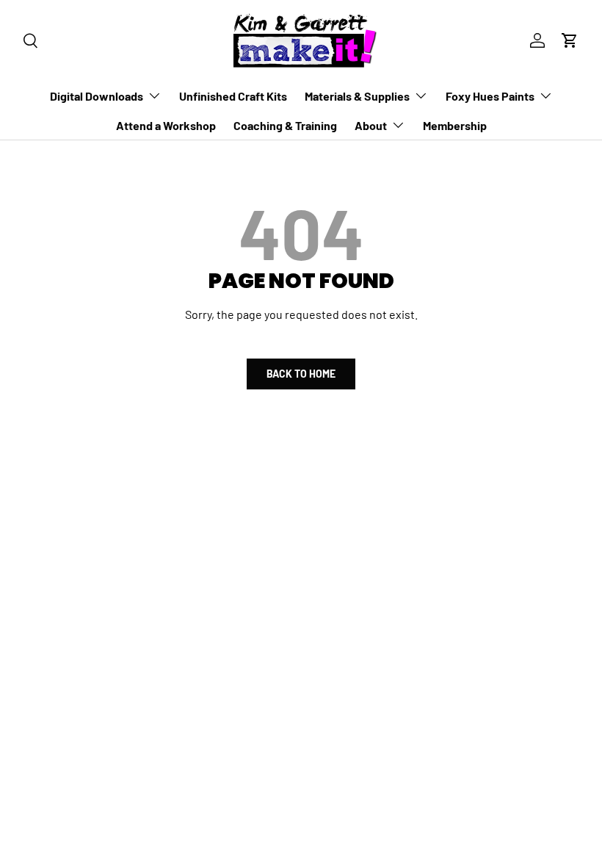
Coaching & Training (285, 125)
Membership (455, 125)
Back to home (301, 373)
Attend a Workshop (166, 125)
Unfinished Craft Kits (233, 96)
